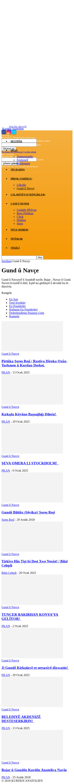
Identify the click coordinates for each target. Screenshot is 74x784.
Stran (20, 223)
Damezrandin (25, 156)
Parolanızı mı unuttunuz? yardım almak (19, 152)
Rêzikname (23, 163)
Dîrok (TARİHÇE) (21, 178)
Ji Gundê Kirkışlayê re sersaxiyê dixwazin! (35, 668)
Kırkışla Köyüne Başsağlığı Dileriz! (29, 414)
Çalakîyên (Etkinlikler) (28, 194)
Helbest (21, 220)
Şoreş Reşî (8, 519)
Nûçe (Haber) (19, 229)
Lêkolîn (21, 185)
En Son (13, 299)
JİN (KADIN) (18, 169)
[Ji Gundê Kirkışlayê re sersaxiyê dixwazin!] (32, 657)
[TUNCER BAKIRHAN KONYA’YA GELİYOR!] (32, 603)
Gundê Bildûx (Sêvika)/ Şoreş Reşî (28, 512)
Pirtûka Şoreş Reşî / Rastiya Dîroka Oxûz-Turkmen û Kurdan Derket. (34, 363)
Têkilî (15, 247)
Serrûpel (7, 261)
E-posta (40, 159)
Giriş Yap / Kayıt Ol (17, 126)
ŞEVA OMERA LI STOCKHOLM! (30, 463)
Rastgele (14, 316)
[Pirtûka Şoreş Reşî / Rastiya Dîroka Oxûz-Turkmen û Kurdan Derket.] (32, 350)
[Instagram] (9, 132)
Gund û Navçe (25, 188)
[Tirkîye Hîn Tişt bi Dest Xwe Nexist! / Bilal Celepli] (32, 550)
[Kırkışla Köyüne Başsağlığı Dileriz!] (32, 403)
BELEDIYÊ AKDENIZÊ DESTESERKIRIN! (21, 719)
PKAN (14, 150)
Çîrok (20, 216)
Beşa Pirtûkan (25, 213)
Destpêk (16, 141)
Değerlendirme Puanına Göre (26, 313)
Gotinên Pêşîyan (26, 209)
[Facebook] (4, 132)
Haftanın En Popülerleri (23, 309)
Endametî (22, 160)
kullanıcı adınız (43, 141)
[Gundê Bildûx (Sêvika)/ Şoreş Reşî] (32, 501)
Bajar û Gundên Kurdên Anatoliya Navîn (34, 770)
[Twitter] (14, 132)
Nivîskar (17, 238)
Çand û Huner (20, 203)
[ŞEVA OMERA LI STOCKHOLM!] (32, 452)
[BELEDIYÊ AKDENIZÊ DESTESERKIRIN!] (32, 706)
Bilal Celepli (9, 572)
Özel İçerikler (17, 302)
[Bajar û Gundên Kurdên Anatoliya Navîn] (32, 759)
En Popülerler (17, 306)
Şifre (39, 145)
